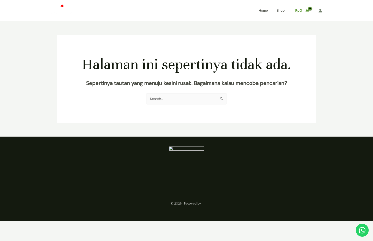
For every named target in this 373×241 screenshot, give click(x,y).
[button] (362, 230)
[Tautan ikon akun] (320, 11)
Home (263, 10)
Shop (281, 10)
